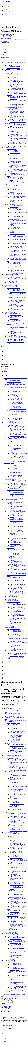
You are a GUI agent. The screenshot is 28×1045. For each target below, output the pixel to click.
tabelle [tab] (5, 371)
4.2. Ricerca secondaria (12, 158)
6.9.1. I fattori (15, 262)
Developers (6, 7)
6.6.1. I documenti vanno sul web (17, 234)
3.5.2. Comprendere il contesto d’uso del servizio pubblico (18, 139)
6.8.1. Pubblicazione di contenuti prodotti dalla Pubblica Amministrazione (17, 252)
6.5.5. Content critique (15, 228)
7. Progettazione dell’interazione (11, 274)
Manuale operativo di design (7, 34)
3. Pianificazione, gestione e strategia (12, 107)
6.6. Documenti (10, 232)
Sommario (6, 60)
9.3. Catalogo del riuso (12, 335)
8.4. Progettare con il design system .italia (16, 297)
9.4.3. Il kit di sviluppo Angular (17, 340)
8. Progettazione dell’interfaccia (11, 285)
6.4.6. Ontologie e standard (16, 215)
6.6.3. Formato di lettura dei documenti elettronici (16, 237)
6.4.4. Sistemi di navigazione (16, 211)
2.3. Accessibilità (11, 78)
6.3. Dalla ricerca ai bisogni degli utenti (16, 196)
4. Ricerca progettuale (9, 147)
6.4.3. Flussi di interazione (16, 209)
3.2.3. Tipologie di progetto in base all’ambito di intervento (18, 117)
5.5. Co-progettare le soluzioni (14, 181)
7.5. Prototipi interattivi (12, 284)
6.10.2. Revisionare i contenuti (17, 270)
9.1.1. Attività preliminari (15, 315)
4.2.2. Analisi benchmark (15, 161)
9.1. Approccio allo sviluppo (13, 313)
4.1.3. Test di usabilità (15, 153)
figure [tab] (5, 370)
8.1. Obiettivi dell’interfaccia (13, 286)
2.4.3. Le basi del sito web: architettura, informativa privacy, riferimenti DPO (17, 104)
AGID (2, 1)
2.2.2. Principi (13, 77)
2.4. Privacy (9, 95)
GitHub (5, 16)
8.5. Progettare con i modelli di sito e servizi (17, 305)
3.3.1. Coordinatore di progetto (17, 120)
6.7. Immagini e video (12, 242)
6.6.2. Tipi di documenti (15, 235)
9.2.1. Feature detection (15, 325)
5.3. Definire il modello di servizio (15, 167)
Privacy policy (7, 1006)
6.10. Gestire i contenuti (12, 267)
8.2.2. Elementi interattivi (15, 290)
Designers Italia (8, 1025)
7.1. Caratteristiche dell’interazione (15, 275)
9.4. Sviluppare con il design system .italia (16, 336)
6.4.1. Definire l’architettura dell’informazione (16, 206)
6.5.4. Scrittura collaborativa (16, 227)
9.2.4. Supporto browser (15, 332)
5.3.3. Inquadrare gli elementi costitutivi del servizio (16, 172)
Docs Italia (9, 27)
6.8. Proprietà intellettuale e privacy (15, 248)
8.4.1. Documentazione (15, 298)
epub (5, 52)
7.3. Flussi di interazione (12, 281)
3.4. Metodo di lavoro (12, 123)
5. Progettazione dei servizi (10, 163)
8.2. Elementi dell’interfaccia (13, 288)
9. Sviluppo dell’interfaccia (10, 312)
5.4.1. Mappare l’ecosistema (16, 177)
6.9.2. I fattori (15, 263)
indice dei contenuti (5, 57)
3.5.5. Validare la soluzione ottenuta (18, 146)
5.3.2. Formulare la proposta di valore (18, 170)
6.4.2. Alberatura (13, 208)
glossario (3, 346)
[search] (20, 39)
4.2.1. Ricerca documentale (16, 159)
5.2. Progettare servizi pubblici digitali (15, 166)
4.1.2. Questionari (14, 151)
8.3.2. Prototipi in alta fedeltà (16, 296)
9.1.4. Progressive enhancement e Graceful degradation (17, 321)
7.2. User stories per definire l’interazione (16, 277)
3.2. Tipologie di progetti (12, 109)
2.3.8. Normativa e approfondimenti (18, 93)
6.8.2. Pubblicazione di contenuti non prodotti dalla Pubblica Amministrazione (18, 256)
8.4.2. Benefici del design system (17, 300)
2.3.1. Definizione (14, 80)
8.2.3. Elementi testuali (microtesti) (18, 292)
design (2, 1031)
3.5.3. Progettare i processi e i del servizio (16, 141)
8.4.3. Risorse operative (15, 301)
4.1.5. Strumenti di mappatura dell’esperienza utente (17, 156)
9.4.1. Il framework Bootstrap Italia (18, 338)
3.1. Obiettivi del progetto (13, 108)
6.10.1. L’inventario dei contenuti (17, 269)
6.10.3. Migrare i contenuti (16, 271)
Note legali (6, 1008)
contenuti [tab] (6, 368)
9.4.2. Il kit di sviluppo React (16, 339)
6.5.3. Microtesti (13, 226)
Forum (5, 13)
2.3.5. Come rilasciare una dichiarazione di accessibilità (16, 87)
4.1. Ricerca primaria (11, 149)
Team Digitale (8, 1)
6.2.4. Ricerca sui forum (15, 194)
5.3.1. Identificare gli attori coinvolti (18, 169)
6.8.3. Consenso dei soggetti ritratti (18, 258)
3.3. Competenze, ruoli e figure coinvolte (16, 119)
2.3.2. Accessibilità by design (16, 81)
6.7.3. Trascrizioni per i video (16, 247)
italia (10, 1028)
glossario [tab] (6, 372)
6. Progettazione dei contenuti (11, 184)
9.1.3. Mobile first (14, 319)
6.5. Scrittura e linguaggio (13, 219)
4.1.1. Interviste (13, 150)
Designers (6, 9)
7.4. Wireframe (10, 282)
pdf (4, 46)
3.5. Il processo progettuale (13, 134)
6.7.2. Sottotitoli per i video (16, 246)
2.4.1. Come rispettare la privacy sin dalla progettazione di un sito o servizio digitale (18, 98)
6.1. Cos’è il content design (13, 185)
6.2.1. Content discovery (15, 189)
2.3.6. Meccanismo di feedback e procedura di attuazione (17, 90)
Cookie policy (7, 1007)
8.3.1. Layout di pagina (15, 294)
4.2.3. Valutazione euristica (16, 162)
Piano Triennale (7, 3)
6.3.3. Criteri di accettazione (16, 203)
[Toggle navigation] (12, 1)
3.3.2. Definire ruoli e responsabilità (18, 122)
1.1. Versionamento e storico (13, 65)
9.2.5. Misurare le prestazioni (16, 333)
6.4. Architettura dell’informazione (15, 204)
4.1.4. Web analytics (14, 154)
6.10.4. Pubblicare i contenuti (16, 273)
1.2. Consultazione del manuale (14, 66)
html (5, 49)
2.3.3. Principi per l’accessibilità (17, 82)
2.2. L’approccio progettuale (13, 74)
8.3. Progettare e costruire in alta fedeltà (16, 293)
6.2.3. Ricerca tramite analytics (17, 193)
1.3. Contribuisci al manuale (13, 68)
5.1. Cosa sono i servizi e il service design (16, 165)
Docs (5, 14)
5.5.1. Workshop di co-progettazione (18, 182)
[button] (6, 38)
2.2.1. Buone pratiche (15, 76)
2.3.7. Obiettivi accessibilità (16, 92)
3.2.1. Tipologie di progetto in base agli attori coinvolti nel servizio (18, 112)
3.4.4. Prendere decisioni (15, 132)
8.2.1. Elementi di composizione (17, 289)
